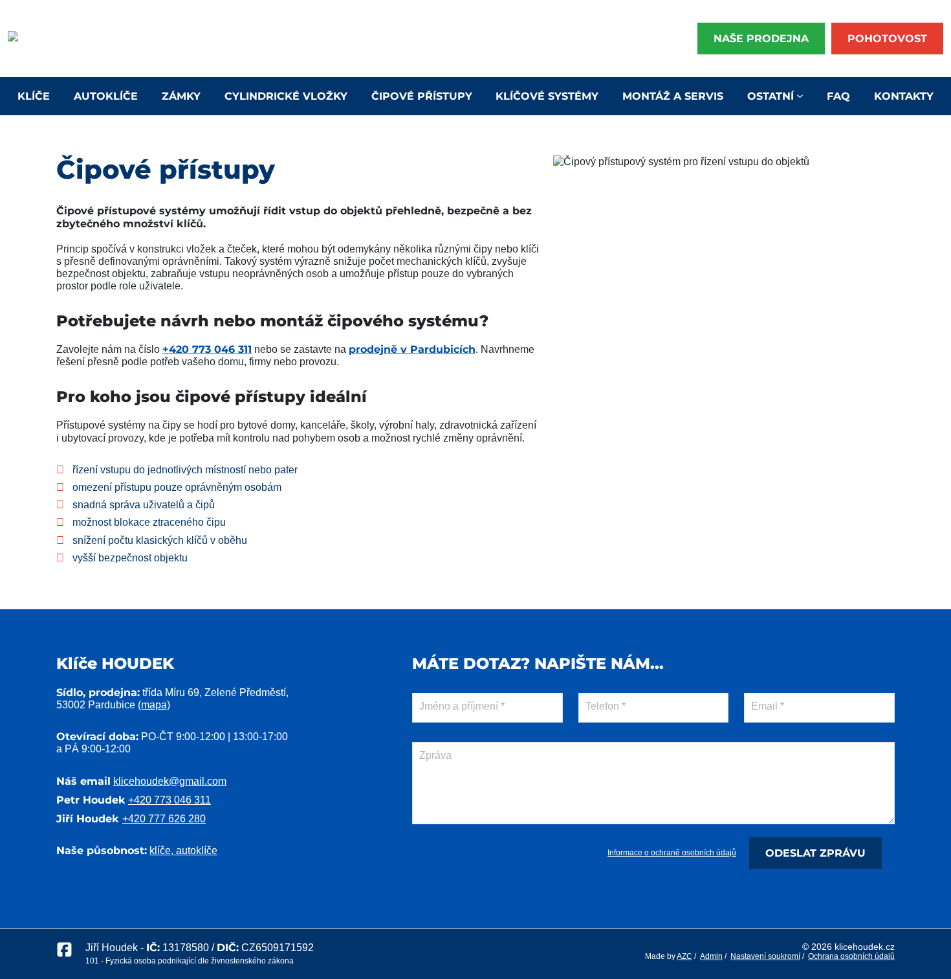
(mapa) (154, 704)
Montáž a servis (672, 96)
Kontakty (904, 96)
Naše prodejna (761, 38)
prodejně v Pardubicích (412, 349)
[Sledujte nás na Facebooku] (64, 953)
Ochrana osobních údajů (851, 956)
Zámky (181, 96)
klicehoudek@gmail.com (169, 781)
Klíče (33, 96)
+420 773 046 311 (207, 349)
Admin (711, 956)
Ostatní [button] (770, 96)
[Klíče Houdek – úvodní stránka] (51, 38)
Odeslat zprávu (815, 853)
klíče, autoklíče (183, 850)
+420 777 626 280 (164, 818)
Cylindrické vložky (285, 96)
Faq (838, 96)
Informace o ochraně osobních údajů (671, 852)
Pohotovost (887, 38)
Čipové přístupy (421, 96)
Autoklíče (106, 96)
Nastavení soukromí (765, 956)
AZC (684, 956)
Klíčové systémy (547, 96)
